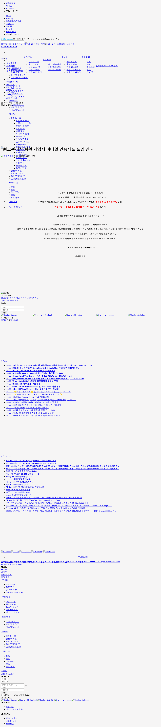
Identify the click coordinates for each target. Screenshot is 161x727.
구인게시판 (16, 86)
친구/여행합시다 (18, 75)
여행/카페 (13, 183)
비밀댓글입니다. (18, 490)
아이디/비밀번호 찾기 (15, 709)
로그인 (4, 564)
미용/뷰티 (20, 163)
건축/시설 (20, 152)
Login (4, 313)
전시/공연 (15, 197)
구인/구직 (13, 82)
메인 (8, 79)
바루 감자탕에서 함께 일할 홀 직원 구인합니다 (30, 410)
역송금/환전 (21, 144)
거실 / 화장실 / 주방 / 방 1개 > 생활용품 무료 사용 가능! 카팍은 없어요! (44, 498)
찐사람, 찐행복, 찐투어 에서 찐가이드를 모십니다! (32, 402)
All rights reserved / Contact (60, 562)
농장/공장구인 (17, 91)
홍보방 (65, 57)
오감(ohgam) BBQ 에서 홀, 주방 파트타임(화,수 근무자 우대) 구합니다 (41, 400)
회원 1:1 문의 (12, 718)
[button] (3, 300)
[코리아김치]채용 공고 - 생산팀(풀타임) (27, 408)
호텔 (13, 195)
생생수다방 (11, 63)
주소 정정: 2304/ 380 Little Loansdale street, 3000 (33, 500)
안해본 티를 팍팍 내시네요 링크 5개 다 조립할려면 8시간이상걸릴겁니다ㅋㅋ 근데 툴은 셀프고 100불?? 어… (61, 511)
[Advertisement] (80, 126)
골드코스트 (6, 44)
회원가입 (12, 564)
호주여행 (61, 44)
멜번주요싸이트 (18, 176)
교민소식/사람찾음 (19, 78)
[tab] (80, 580)
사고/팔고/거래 (54, 70)
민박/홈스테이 (17, 173)
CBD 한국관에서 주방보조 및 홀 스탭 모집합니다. (32, 413)
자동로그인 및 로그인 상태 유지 (17, 695)
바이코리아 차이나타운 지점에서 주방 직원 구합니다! (34, 405)
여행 (13, 187)
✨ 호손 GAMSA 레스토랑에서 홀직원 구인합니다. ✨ (34, 394)
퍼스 (54, 44)
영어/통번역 (21, 165)
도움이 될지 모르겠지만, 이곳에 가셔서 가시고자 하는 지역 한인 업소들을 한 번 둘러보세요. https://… (59, 505)
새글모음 (10, 723)
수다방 (4, 58)
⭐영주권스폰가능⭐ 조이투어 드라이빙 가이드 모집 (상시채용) (38, 392)
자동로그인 (8, 317)
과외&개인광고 (18, 96)
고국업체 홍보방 (18, 179)
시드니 (27, 44)
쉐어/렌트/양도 (17, 107)
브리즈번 (70, 44)
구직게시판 (16, 88)
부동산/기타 (21, 168)
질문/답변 (15, 72)
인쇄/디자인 (21, 158)
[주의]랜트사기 (17, 104)
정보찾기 (20, 564)
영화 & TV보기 (16, 207)
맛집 (43, 44)
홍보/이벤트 (16, 171)
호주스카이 (17, 44)
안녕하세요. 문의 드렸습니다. (25, 487)
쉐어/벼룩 (13, 100)
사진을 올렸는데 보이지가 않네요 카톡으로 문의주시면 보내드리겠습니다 (47, 503)
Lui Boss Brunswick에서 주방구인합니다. (28, 397)
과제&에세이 (17, 94)
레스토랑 (35, 44)
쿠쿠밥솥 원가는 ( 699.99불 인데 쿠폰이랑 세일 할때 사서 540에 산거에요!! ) (47, 508)
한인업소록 (72, 62)
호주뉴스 (13, 202)
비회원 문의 (11, 721)
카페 (48, 44)
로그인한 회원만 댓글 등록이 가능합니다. (19, 298)
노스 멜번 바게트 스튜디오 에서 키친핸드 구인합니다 (33, 415)
